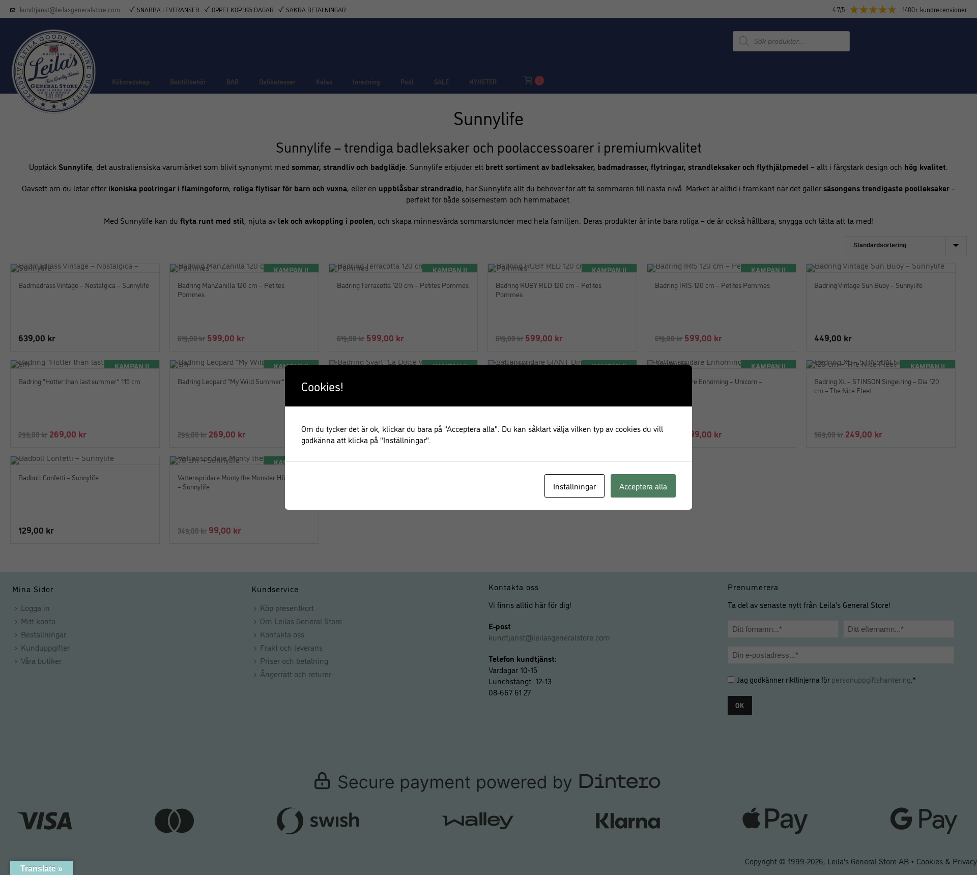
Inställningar (574, 485)
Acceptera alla (643, 485)
